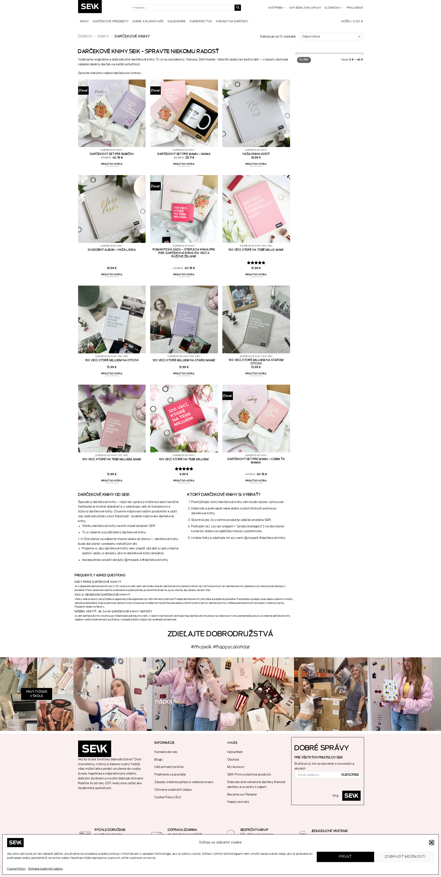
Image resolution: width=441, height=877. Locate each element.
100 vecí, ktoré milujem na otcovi (112, 360)
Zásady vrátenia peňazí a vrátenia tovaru (184, 782)
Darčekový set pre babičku (112, 154)
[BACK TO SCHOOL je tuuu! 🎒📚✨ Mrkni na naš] (110, 694)
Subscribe (350, 774)
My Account (235, 766)
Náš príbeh (276, 8)
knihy (103, 36)
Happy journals (238, 801)
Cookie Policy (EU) (168, 797)
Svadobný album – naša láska (112, 249)
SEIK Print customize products (249, 774)
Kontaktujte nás (166, 751)
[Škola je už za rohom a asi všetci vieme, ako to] (37, 694)
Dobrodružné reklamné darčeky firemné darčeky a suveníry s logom (256, 784)
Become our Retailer (242, 794)
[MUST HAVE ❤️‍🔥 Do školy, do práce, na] (183, 694)
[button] (431, 842)
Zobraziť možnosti (405, 856)
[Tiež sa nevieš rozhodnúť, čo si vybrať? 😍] (257, 694)
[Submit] (238, 8)
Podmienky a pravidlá (170, 774)
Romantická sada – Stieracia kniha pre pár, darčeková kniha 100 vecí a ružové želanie (184, 253)
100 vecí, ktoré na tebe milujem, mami (111, 459)
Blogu (159, 759)
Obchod (233, 759)
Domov (85, 36)
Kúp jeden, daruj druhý (306, 8)
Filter (304, 60)
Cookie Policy (16, 868)
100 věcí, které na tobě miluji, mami (256, 249)
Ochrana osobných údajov (45, 868)
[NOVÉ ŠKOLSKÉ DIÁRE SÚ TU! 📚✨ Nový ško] (331, 694)
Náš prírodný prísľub (169, 766)
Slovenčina (332, 8)
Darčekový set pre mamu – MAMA (184, 154)
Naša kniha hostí (256, 154)
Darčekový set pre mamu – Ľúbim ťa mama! (256, 461)
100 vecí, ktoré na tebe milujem (184, 459)
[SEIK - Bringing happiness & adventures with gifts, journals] (101, 7)
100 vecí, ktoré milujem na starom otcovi (256, 362)
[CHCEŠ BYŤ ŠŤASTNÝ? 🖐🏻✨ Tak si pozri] (404, 694)
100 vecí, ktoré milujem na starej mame (184, 360)
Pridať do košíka (112, 164)
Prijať (345, 856)
